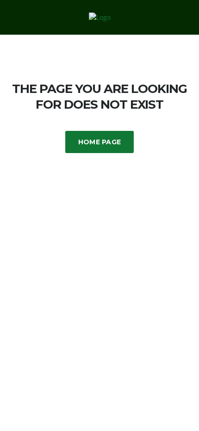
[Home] (100, 16)
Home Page (99, 142)
